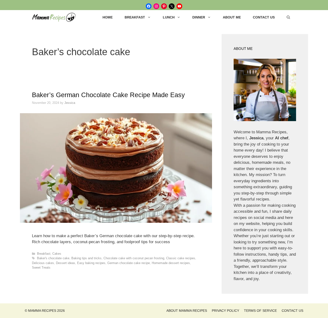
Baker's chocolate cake (53, 258)
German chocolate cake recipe (128, 263)
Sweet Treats (41, 267)
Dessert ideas (65, 263)
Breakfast (135, 17)
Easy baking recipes (91, 263)
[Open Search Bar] (288, 17)
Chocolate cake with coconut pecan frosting (133, 258)
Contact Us (264, 17)
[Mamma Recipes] (56, 17)
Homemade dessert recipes (171, 263)
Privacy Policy (225, 310)
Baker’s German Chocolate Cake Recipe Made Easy (108, 95)
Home (108, 17)
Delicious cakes (43, 263)
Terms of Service (260, 310)
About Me (232, 17)
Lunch (169, 17)
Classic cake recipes (180, 258)
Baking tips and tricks (86, 258)
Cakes (56, 253)
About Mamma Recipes (186, 310)
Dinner (198, 17)
